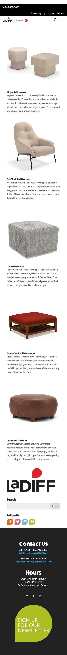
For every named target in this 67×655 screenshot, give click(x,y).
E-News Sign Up (38, 13)
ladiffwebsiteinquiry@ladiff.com (33, 553)
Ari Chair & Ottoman (18, 179)
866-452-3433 (12, 7)
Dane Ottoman (15, 266)
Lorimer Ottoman (17, 440)
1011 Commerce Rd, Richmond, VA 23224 (33, 561)
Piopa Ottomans (16, 92)
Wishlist (61, 13)
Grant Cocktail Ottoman (21, 353)
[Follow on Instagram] (40, 596)
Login (51, 13)
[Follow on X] (33, 596)
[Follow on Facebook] (27, 596)
